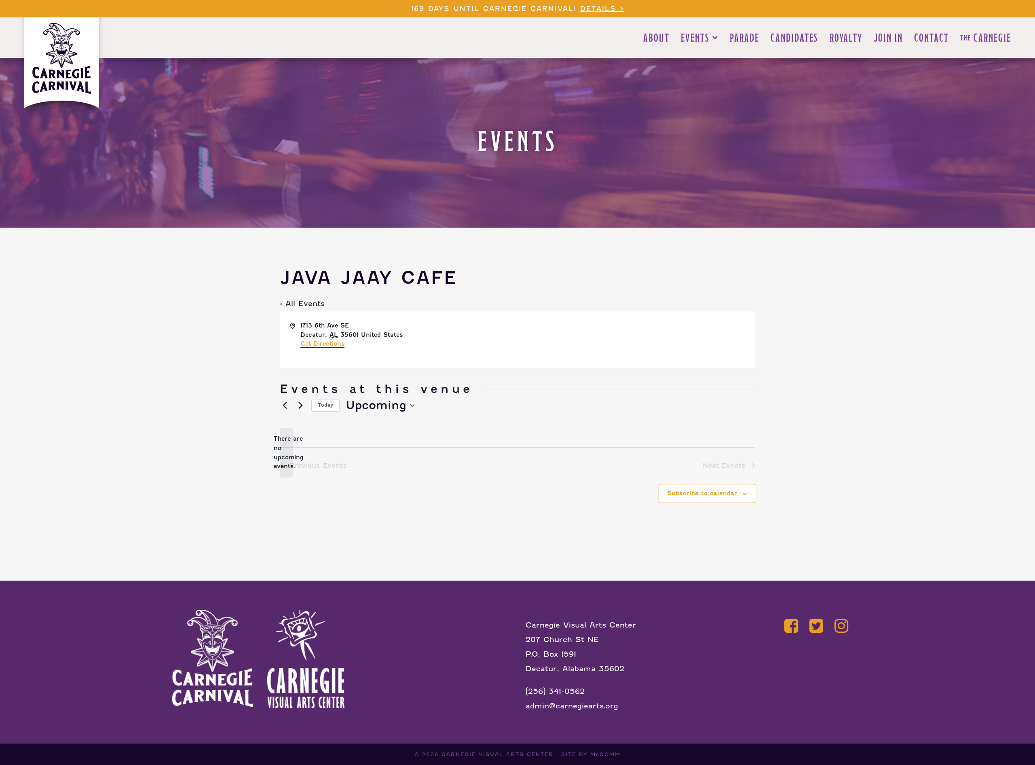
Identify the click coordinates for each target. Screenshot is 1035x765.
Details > (602, 9)
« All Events (302, 303)
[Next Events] (300, 405)
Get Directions (322, 343)
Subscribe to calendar (702, 493)
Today (325, 405)
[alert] (286, 453)
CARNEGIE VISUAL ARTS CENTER (497, 754)
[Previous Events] (284, 405)
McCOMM (605, 754)
